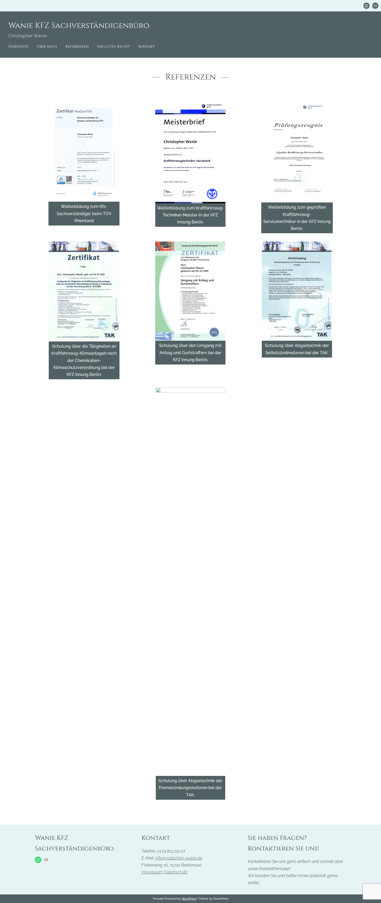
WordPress (189, 898)
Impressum (152, 872)
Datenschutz (176, 872)
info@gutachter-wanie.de (179, 858)
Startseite (18, 46)
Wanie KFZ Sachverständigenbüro (78, 25)
